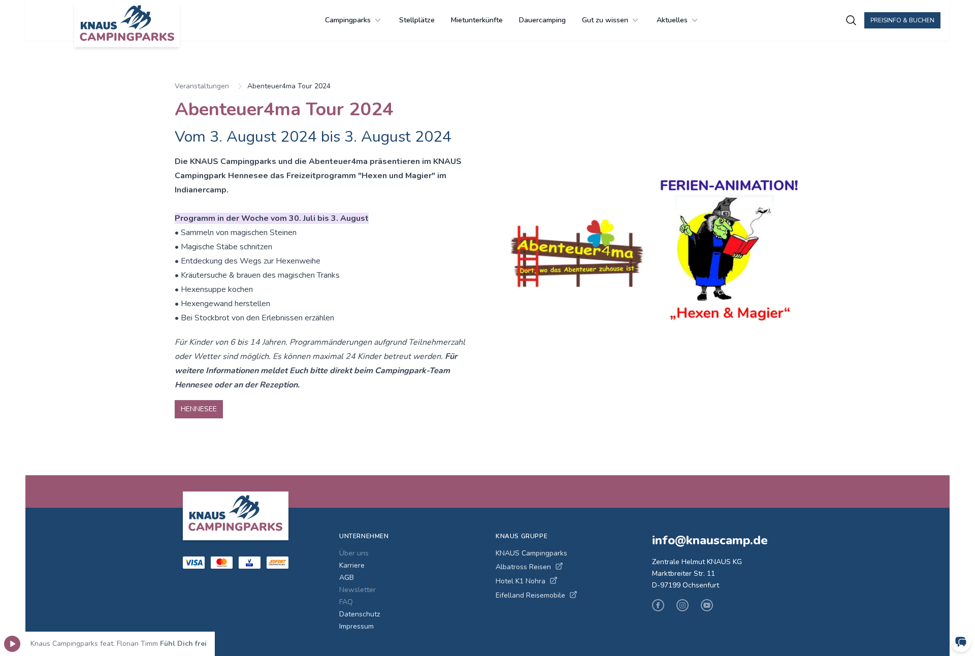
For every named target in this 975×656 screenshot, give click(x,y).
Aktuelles (672, 20)
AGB (346, 577)
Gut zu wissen (605, 20)
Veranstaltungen (202, 86)
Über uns (354, 553)
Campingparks (348, 20)
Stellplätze (417, 20)
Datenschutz (359, 614)
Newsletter (357, 590)
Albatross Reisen (523, 567)
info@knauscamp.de (710, 540)
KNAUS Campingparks (531, 553)
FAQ (346, 602)
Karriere (352, 565)
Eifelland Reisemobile (530, 595)
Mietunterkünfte (477, 20)
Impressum (356, 626)
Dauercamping (542, 20)
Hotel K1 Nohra (520, 581)
